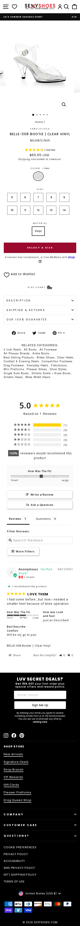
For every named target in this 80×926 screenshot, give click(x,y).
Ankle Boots (40, 353)
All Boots (30, 349)
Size (40, 189)
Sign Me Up (40, 705)
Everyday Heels (37, 365)
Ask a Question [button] (42, 505)
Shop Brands (13, 770)
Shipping (24, 159)
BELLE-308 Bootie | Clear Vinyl (29, 645)
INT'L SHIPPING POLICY (20, 875)
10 (12, 210)
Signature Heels (16, 762)
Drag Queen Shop (17, 800)
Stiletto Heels (13, 377)
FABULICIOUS (40, 128)
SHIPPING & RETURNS (25, 310)
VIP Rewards (13, 777)
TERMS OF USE (14, 881)
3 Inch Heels (12, 349)
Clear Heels (65, 357)
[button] (62, 655)
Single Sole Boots (16, 373)
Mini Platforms (14, 369)
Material (40, 223)
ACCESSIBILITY (14, 861)
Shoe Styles (58, 369)
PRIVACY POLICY (16, 854)
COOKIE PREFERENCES (20, 847)
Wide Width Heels (37, 377)
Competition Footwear (57, 361)
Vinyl (38, 231)
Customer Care (20, 825)
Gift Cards (11, 785)
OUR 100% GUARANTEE (26, 319)
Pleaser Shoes (37, 369)
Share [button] (16, 655)
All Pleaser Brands (17, 353)
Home (39, 122)
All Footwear (48, 349)
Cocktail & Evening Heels (21, 361)
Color (40, 168)
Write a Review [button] (42, 494)
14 (64, 210)
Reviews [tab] (15, 519)
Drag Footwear (14, 365)
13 (51, 210)
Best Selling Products (19, 357)
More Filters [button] (25, 551)
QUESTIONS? (16, 836)
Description (18, 300)
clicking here (40, 721)
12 (38, 210)
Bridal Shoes (46, 357)
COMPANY (13, 814)
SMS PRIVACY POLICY (19, 868)
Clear (38, 176)
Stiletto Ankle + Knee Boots (51, 373)
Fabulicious (59, 365)
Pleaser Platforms (17, 792)
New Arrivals (13, 754)
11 (25, 210)
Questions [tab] (43, 519)
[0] (14, 6)
